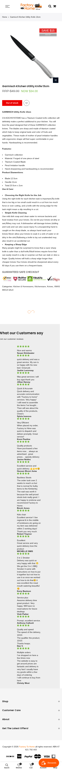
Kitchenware (40, 286)
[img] (29, 346)
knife (45, 118)
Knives (50, 286)
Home (4, 17)
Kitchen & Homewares (23, 286)
